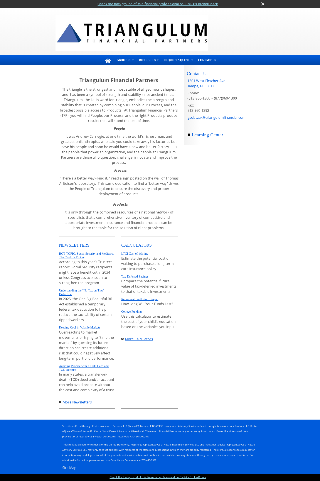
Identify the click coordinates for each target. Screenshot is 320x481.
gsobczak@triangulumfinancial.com (216, 117)
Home (108, 60)
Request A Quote (177, 60)
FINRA (153, 426)
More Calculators (139, 339)
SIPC (160, 426)
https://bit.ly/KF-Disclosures (133, 436)
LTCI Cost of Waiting (134, 253)
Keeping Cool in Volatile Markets (79, 327)
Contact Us (207, 60)
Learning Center (207, 134)
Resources (147, 60)
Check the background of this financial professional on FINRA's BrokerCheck (158, 4)
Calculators (136, 245)
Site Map (69, 467)
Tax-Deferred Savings (134, 276)
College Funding (131, 311)
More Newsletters (77, 402)
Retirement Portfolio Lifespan (139, 299)
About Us (124, 60)
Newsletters (74, 245)
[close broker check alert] (262, 4)
